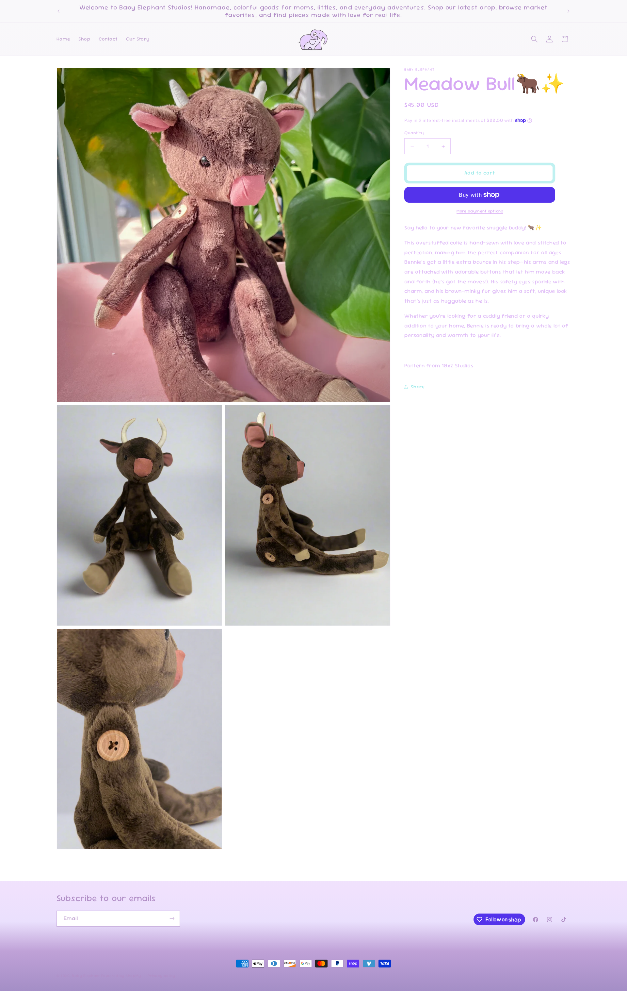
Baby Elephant (86, 975)
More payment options (480, 211)
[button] (534, 38)
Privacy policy (161, 975)
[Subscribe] (171, 919)
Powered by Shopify (121, 975)
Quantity (414, 133)
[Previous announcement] (58, 11)
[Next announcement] (568, 11)
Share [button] (418, 386)
